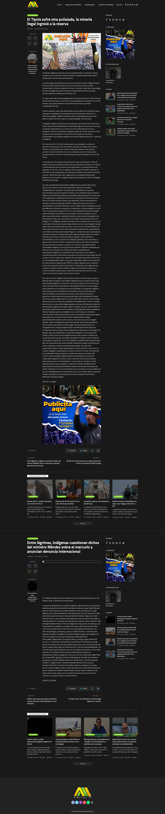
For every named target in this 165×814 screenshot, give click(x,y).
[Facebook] (125, 5)
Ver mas (49, 517)
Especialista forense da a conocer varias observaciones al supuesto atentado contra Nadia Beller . (127, 107)
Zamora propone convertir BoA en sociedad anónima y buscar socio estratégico (32, 69)
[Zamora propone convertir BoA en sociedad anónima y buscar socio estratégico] (32, 59)
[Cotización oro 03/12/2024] (113, 72)
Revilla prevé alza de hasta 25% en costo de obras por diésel (68, 502)
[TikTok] (137, 5)
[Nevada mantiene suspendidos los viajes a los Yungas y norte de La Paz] (125, 489)
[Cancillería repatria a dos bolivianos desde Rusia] (97, 489)
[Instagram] (130, 5)
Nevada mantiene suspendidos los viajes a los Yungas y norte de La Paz (124, 503)
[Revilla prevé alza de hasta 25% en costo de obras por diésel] (68, 489)
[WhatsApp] (135, 5)
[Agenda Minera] (33, 4)
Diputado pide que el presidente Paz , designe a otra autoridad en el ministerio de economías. (127, 95)
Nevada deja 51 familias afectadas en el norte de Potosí (39, 502)
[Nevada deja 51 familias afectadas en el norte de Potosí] (40, 489)
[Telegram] (35, 43)
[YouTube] (132, 5)
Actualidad (32, 15)
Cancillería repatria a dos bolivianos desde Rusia (96, 502)
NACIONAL (132, 100)
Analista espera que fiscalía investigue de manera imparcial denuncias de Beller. (127, 130)
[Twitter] (128, 5)
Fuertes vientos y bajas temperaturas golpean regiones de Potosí (32, 597)
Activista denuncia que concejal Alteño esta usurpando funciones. (127, 119)
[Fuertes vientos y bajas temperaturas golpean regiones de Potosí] (32, 586)
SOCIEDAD (33, 496)
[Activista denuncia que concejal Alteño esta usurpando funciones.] (110, 120)
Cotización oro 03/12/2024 (110, 81)
